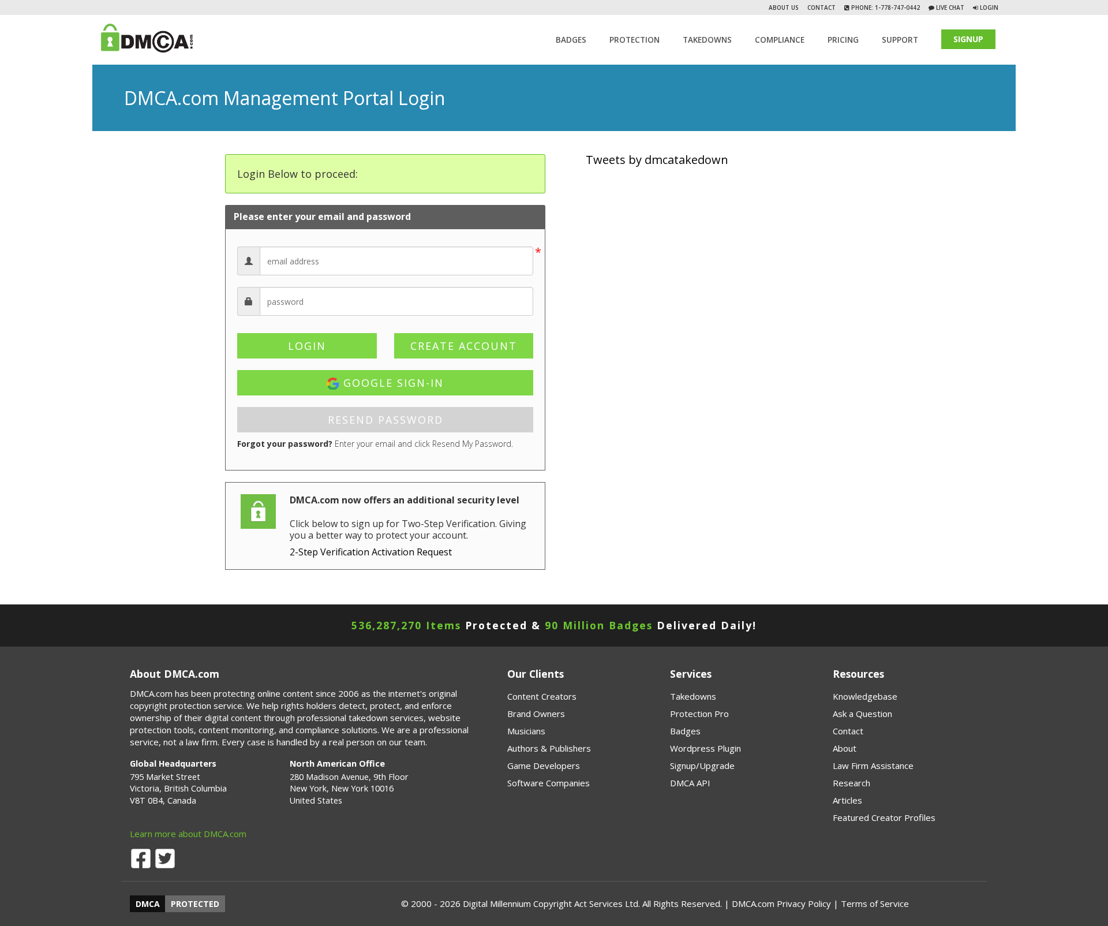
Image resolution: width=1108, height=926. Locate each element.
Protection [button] (634, 40)
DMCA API (690, 783)
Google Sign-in (391, 383)
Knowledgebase (865, 696)
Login (989, 7)
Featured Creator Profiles (884, 817)
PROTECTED (195, 903)
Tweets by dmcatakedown (657, 159)
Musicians (526, 731)
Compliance (779, 40)
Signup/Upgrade (702, 765)
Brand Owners (536, 713)
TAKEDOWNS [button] (707, 40)
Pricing (843, 40)
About (844, 748)
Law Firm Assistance (873, 765)
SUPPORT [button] (900, 40)
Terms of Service (875, 903)
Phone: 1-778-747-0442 (884, 7)
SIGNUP (968, 38)
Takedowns (693, 696)
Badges (571, 40)
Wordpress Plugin (705, 748)
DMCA (148, 903)
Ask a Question (862, 713)
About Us (784, 7)
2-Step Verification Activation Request (371, 552)
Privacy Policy (804, 903)
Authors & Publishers (549, 748)
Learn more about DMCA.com (188, 833)
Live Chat (949, 7)
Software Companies (548, 783)
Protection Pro (699, 713)
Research (851, 783)
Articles (847, 800)
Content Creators (542, 696)
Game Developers (543, 765)
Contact (821, 7)
